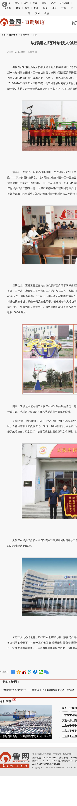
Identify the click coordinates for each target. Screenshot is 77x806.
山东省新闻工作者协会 (49, 763)
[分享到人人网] (35, 672)
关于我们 (36, 754)
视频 (46, 13)
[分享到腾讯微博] (30, 672)
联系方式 (46, 754)
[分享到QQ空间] (18, 672)
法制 (37, 13)
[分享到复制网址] (46, 672)
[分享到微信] (41, 672)
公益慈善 (25, 35)
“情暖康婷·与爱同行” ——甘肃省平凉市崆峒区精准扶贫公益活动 (38, 690)
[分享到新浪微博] (24, 672)
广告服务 (57, 754)
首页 (3, 35)
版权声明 (67, 754)
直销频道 (13, 35)
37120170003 (50, 760)
